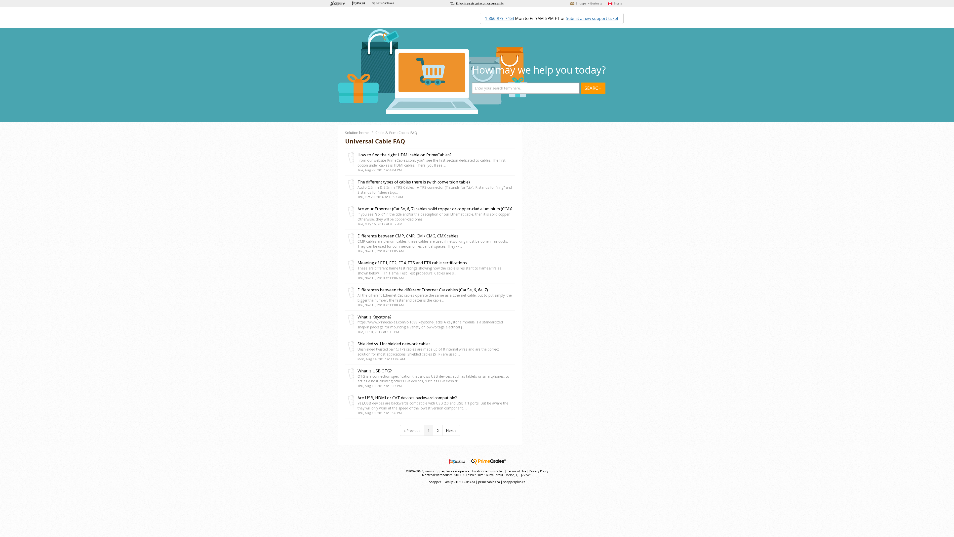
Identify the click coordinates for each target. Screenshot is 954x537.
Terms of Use (516, 471)
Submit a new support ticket (592, 18)
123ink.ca (468, 482)
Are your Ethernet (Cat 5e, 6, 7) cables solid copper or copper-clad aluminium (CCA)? (435, 209)
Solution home (357, 132)
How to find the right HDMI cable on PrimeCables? (404, 155)
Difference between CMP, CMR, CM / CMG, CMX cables (408, 236)
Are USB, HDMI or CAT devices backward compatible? (407, 398)
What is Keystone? (375, 317)
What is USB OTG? (375, 371)
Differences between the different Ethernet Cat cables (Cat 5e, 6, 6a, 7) (423, 290)
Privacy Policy (538, 471)
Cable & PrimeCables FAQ (396, 132)
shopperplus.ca (514, 482)
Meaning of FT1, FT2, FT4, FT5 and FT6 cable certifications (412, 263)
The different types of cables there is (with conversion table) (414, 182)
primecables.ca (489, 482)
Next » (451, 430)
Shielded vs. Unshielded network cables (394, 344)
